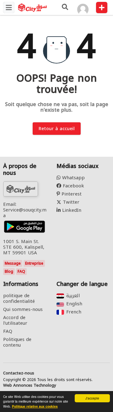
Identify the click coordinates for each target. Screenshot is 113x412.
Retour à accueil (57, 129)
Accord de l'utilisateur (15, 320)
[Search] (64, 7)
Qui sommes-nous (23, 309)
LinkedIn (71, 210)
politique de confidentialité (19, 298)
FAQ (21, 271)
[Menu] (8, 7)
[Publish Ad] (101, 7)
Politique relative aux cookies (35, 406)
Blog (9, 271)
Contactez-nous (18, 373)
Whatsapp (73, 178)
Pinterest (71, 194)
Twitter (70, 202)
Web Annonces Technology (29, 385)
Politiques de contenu (17, 342)
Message (13, 263)
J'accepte (92, 398)
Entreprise (34, 263)
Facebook (72, 186)
